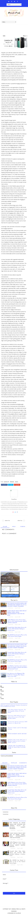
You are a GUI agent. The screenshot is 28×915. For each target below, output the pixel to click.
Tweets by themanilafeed (7, 756)
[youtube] (9, 1)
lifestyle (12, 481)
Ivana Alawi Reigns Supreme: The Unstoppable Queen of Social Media (17, 711)
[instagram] (12, 1)
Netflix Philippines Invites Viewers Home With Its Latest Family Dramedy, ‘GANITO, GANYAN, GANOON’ (17, 621)
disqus (13, 526)
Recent (5, 763)
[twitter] (14, 1)
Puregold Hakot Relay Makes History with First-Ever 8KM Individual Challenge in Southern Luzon (16, 629)
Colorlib (18, 913)
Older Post (20, 520)
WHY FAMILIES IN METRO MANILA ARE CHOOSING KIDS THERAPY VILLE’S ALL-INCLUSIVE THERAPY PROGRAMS (17, 605)
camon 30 (6, 481)
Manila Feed (15, 909)
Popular (14, 763)
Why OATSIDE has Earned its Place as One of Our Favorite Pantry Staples (17, 862)
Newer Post (7, 520)
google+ (18, 484)
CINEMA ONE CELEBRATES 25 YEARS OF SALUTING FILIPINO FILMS (17, 747)
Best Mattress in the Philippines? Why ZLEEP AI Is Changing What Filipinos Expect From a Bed (15, 675)
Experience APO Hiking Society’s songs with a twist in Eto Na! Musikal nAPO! (17, 717)
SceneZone (14, 499)
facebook (5, 484)
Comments (23, 763)
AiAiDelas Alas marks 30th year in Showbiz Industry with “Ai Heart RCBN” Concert (17, 741)
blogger (5, 526)
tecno (16, 481)
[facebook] (17, 1)
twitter (11, 484)
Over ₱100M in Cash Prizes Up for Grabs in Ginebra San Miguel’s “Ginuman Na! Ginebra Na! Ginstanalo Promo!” (17, 667)
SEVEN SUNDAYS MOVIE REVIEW (17, 733)
